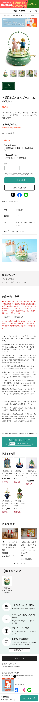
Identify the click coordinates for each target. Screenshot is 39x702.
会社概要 (10, 673)
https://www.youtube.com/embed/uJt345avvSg (19, 433)
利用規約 (16, 673)
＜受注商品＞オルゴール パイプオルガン (7, 473)
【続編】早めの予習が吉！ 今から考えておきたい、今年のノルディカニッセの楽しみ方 (28, 547)
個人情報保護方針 (27, 675)
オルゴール (21, 282)
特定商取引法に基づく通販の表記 (12, 675)
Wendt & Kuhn (17, 15)
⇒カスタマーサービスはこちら (12, 317)
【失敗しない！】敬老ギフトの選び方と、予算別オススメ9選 (10, 546)
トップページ (6, 15)
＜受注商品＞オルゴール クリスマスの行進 (19, 473)
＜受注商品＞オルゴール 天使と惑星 (7, 503)
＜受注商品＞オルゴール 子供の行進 (19, 503)
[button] (14, 563)
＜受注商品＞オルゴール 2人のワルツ (7, 590)
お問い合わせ (19, 658)
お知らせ (4, 673)
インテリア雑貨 (29, 15)
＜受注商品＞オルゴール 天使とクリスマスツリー (31, 474)
